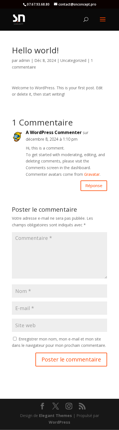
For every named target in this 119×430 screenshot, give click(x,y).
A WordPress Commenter (54, 132)
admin (24, 60)
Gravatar (92, 174)
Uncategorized (73, 60)
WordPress (59, 422)
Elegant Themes (55, 415)
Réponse (93, 185)
